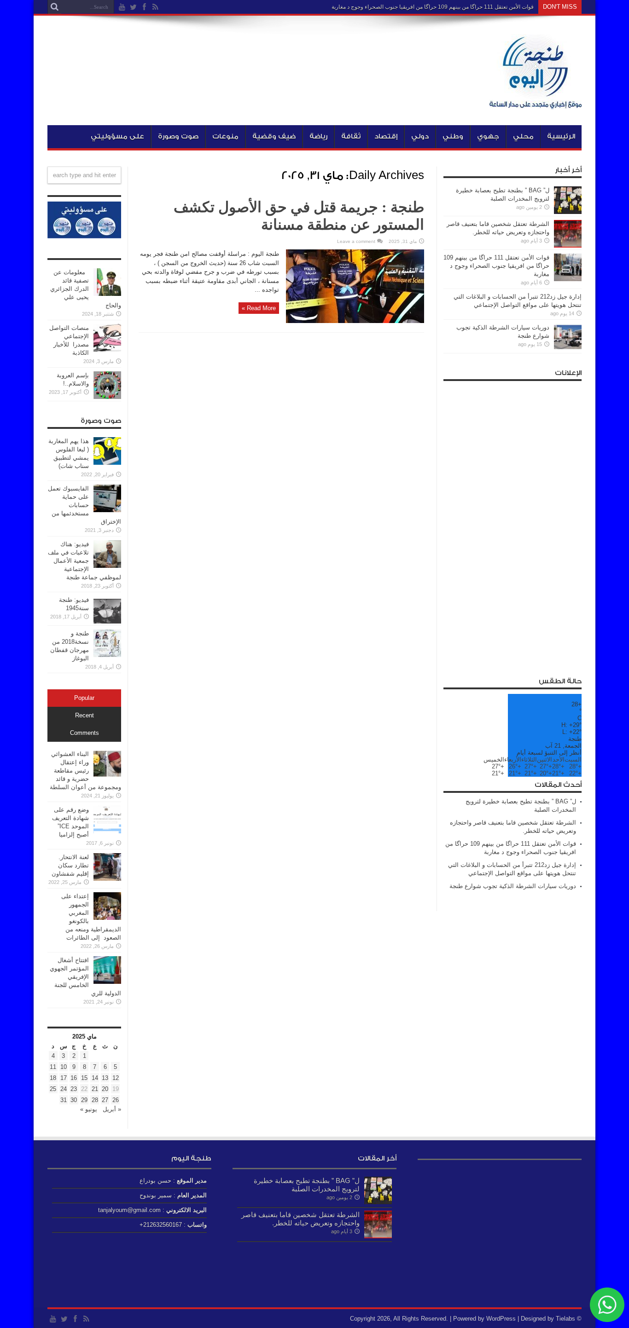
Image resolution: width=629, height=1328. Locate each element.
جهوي (488, 136)
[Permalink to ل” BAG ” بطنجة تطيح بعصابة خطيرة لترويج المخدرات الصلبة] (568, 211)
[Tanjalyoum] (535, 102)
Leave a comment (356, 241)
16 (73, 1077)
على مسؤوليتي (117, 136)
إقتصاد (385, 136)
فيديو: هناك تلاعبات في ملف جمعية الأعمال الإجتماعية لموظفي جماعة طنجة (84, 561)
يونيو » (88, 1109)
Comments (84, 733)
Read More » (259, 308)
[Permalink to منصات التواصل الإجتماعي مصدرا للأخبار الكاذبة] (107, 349)
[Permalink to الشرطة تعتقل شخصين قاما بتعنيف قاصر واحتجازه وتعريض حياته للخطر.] (568, 245)
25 (53, 1088)
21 (95, 1088)
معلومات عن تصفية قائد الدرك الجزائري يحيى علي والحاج (85, 289)
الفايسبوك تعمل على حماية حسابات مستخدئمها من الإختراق (84, 505)
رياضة (318, 136)
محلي (523, 136)
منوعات (225, 136)
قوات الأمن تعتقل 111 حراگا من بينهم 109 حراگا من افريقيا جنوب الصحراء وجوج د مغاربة (433, 7)
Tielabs (565, 1318)
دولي (420, 136)
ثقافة (351, 136)
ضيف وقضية (274, 136)
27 (105, 1100)
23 (73, 1088)
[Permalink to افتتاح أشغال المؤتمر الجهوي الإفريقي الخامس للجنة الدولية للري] (107, 981)
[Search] (54, 7)
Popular (84, 698)
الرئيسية (561, 136)
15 (84, 1077)
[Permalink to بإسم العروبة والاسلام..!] (107, 396)
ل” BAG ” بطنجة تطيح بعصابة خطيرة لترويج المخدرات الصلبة (307, 1185)
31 (63, 1100)
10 (63, 1066)
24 (63, 1088)
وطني (453, 136)
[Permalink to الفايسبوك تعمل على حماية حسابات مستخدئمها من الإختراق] (107, 510)
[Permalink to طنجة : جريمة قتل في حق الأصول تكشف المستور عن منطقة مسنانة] (355, 321)
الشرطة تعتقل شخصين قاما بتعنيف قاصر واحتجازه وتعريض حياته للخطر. (300, 1219)
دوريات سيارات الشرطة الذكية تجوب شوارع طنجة (512, 886)
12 (115, 1077)
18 (53, 1077)
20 (105, 1088)
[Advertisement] (512, 524)
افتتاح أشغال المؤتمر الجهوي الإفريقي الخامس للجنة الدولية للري (85, 977)
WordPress (501, 1318)
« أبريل (111, 1109)
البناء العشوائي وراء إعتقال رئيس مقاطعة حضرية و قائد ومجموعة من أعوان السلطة (85, 771)
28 (95, 1100)
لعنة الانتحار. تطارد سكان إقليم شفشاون (70, 865)
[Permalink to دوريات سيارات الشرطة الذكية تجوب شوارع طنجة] (568, 349)
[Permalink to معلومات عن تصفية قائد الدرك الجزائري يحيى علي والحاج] (107, 293)
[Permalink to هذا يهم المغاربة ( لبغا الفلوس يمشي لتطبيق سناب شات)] (107, 462)
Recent (84, 715)
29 (84, 1100)
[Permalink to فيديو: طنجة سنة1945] (107, 621)
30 (73, 1100)
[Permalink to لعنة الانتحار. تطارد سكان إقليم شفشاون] (107, 878)
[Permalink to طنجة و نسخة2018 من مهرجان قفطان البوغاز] (107, 655)
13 (105, 1077)
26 (115, 1100)
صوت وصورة (178, 136)
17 (63, 1077)
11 (53, 1066)
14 (95, 1077)
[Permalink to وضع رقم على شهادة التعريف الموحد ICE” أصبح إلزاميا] (107, 831)
